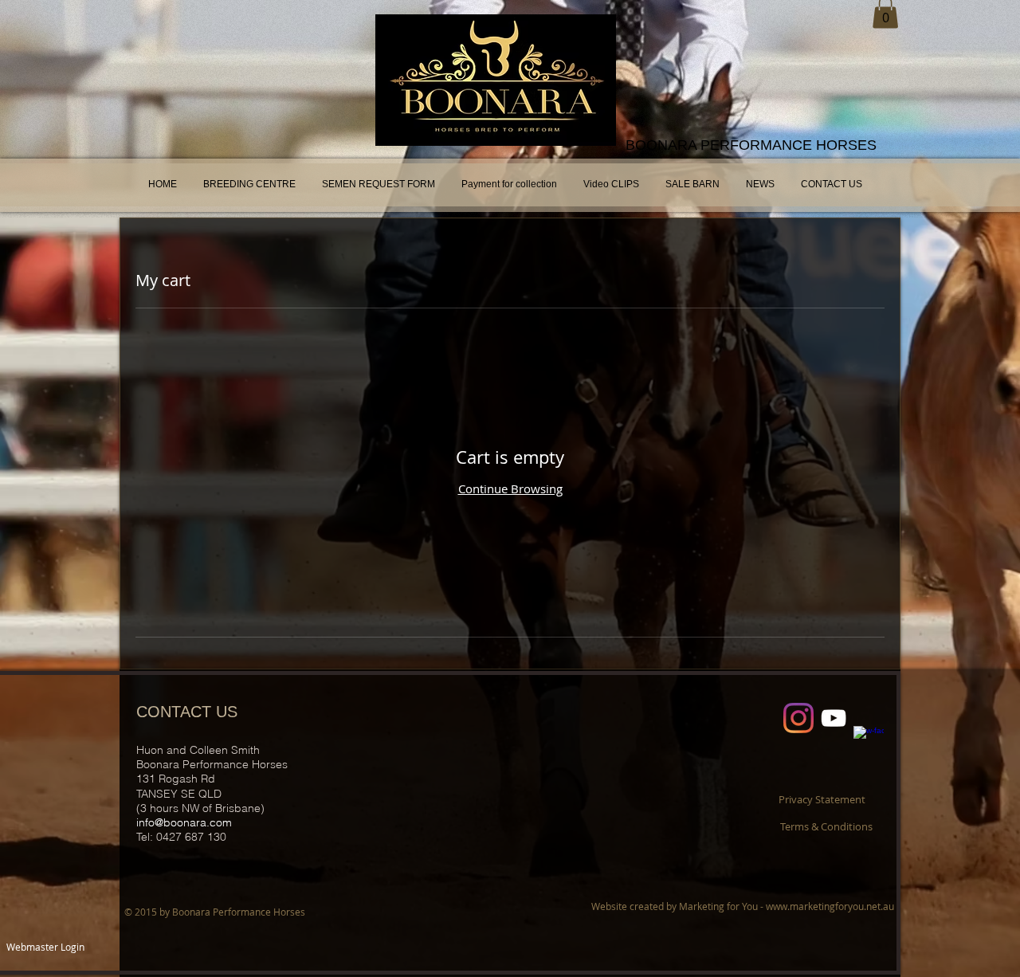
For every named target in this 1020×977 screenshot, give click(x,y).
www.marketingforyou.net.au (830, 906)
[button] (821, 799)
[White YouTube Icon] (833, 718)
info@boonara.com (184, 822)
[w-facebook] (868, 741)
